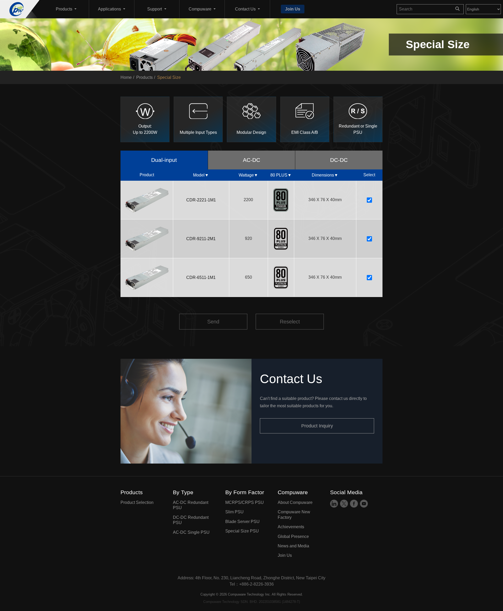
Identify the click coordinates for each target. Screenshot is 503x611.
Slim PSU (234, 512)
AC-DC (251, 160)
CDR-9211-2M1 (201, 238)
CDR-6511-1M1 (201, 277)
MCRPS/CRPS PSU (244, 502)
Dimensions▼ (325, 175)
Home (126, 77)
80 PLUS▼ (281, 175)
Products (144, 77)
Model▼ (201, 175)
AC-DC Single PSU (191, 532)
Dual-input (164, 160)
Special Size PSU (242, 531)
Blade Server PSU (242, 521)
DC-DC (339, 160)
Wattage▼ (248, 175)
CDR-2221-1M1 (201, 200)
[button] (66, 9)
